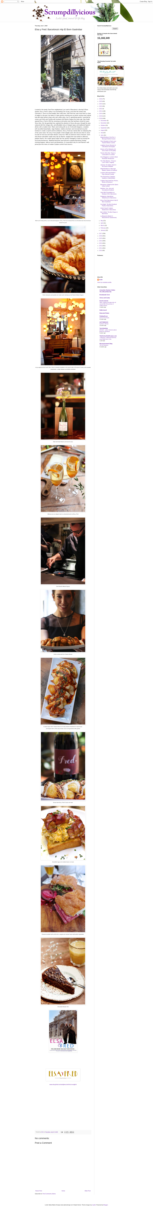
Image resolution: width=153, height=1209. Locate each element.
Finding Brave (104, 316)
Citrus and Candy (105, 298)
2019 (100, 116)
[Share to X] (69, 1132)
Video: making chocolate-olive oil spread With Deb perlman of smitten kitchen (108, 304)
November (104, 123)
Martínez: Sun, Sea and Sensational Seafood (107, 189)
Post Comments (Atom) (49, 1194)
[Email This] (65, 1132)
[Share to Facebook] (71, 1132)
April (102, 223)
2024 (100, 104)
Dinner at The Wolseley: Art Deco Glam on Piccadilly (108, 149)
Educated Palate (104, 313)
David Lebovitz (104, 301)
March (102, 225)
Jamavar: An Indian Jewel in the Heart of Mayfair (108, 165)
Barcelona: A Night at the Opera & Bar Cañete (109, 185)
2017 (100, 233)
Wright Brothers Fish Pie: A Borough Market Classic (108, 138)
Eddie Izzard (103, 310)
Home (63, 1191)
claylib (94, 1205)
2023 (100, 106)
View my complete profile (104, 282)
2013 (100, 243)
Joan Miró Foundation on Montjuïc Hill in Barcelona (108, 193)
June (102, 135)
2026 (100, 99)
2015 (100, 238)
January (103, 230)
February (103, 228)
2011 (100, 248)
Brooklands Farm (105, 295)
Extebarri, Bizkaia (104, 323)
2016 (100, 236)
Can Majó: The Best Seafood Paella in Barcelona (108, 205)
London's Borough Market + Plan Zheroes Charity (108, 173)
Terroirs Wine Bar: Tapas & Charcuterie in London (107, 153)
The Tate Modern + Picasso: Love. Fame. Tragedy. (108, 161)
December (104, 120)
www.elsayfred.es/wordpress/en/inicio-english (63, 1084)
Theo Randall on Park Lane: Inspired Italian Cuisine (108, 142)
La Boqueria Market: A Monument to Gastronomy (108, 216)
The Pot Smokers (104, 345)
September (104, 128)
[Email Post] (61, 1132)
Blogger (105, 1205)
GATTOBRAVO (104, 322)
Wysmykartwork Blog (106, 343)
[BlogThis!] (67, 1132)
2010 (100, 250)
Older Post (88, 1191)
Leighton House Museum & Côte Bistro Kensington (108, 145)
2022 (100, 108)
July (102, 132)
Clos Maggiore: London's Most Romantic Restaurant (109, 157)
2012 (100, 245)
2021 (100, 111)
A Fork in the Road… (105, 317)
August (103, 130)
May (102, 220)
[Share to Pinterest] (73, 1132)
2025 (100, 101)
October (103, 125)
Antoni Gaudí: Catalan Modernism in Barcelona (108, 208)
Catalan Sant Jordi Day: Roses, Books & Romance (109, 181)
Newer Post (38, 1191)
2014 (100, 241)
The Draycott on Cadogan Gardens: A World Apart (107, 177)
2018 (100, 118)
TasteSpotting (104, 328)
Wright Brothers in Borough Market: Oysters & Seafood (108, 169)
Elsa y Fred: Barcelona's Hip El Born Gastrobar (109, 201)
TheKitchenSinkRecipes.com (108, 336)
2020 (100, 113)
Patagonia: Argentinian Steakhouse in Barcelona (108, 197)
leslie (101, 279)
